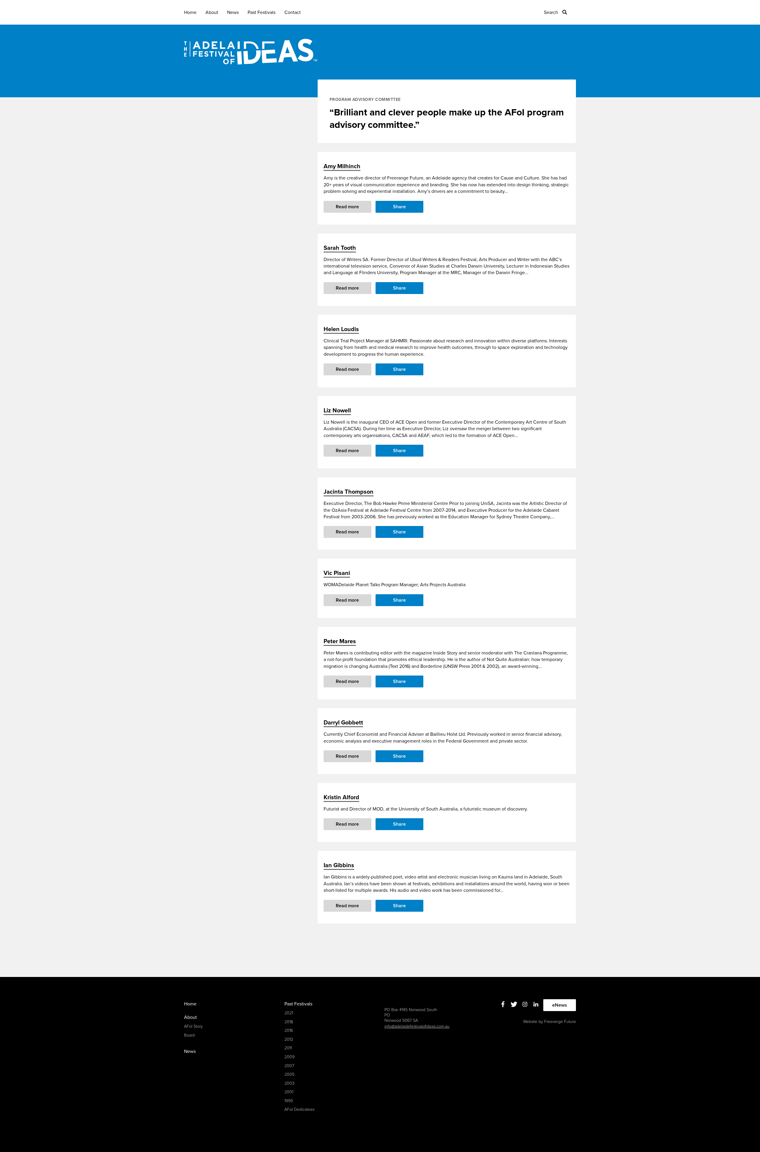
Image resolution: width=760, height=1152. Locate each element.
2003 (289, 1083)
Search (551, 12)
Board (189, 1035)
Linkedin (536, 1004)
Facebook (503, 1004)
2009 (289, 1056)
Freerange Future (560, 1021)
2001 (288, 1091)
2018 (288, 1021)
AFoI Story (193, 1026)
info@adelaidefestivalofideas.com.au (416, 1026)
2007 (289, 1065)
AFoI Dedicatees (299, 1109)
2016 (288, 1030)
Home (190, 12)
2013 (288, 1039)
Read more (347, 207)
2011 (288, 1048)
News (233, 12)
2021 (288, 1013)
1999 (288, 1100)
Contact (292, 12)
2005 (289, 1074)
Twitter (514, 1004)
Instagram (525, 1004)
